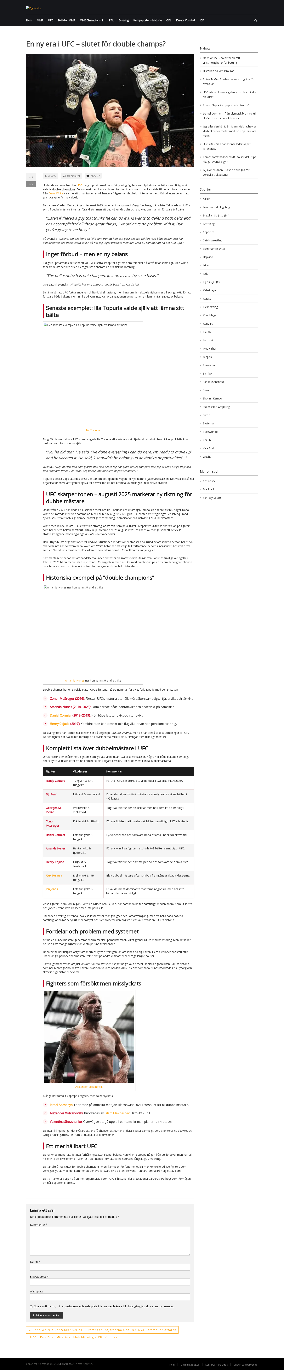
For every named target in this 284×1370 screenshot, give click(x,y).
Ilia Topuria (93, 430)
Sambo (207, 373)
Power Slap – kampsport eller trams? (226, 105)
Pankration (209, 365)
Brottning (209, 224)
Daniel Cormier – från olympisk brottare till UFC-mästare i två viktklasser (229, 116)
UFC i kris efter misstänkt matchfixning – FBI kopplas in (78, 1337)
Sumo (206, 415)
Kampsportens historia (147, 20)
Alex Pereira (54, 875)
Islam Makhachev (117, 1113)
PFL (111, 20)
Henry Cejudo (60, 724)
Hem (29, 20)
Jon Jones (52, 889)
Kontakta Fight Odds (216, 1364)
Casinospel (209, 481)
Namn (35, 1261)
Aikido (206, 199)
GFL (168, 20)
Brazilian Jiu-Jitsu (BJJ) (216, 215)
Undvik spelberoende (246, 1364)
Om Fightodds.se (190, 1364)
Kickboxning (210, 307)
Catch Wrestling (212, 240)
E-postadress (39, 1276)
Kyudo (207, 332)
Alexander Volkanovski (89, 1087)
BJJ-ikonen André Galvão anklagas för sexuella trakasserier (226, 172)
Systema (208, 423)
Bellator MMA (66, 20)
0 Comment (73, 176)
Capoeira (208, 232)
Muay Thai (209, 348)
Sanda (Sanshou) (213, 382)
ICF (202, 20)
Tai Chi (207, 440)
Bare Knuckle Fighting (216, 207)
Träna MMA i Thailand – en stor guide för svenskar (228, 81)
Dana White (56, 193)
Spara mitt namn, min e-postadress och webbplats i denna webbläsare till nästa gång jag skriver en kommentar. (104, 1306)
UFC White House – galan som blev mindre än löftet (229, 94)
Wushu (207, 456)
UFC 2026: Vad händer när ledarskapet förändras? (227, 146)
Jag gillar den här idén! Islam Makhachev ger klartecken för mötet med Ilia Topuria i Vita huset (230, 131)
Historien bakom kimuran (218, 71)
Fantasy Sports (212, 497)
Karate (207, 298)
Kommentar (38, 1224)
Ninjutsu (208, 357)
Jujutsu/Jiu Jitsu (212, 282)
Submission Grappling (216, 407)
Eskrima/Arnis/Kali (214, 249)
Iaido (206, 265)
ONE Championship (92, 20)
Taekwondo (210, 432)
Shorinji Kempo (212, 398)
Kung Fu (208, 323)
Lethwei (208, 340)
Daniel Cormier (61, 715)
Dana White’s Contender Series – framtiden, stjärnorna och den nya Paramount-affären (102, 1330)
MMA (40, 20)
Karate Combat (185, 20)
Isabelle (52, 176)
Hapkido (208, 257)
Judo (205, 273)
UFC (50, 20)
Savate (207, 390)
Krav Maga (209, 315)
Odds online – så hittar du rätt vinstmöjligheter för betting (221, 60)
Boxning (123, 20)
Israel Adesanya (61, 1105)
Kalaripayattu (211, 290)
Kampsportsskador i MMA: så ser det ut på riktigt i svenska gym (229, 159)
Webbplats (36, 1291)
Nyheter (95, 176)
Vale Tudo (209, 448)
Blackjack (209, 489)
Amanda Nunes (74, 680)
